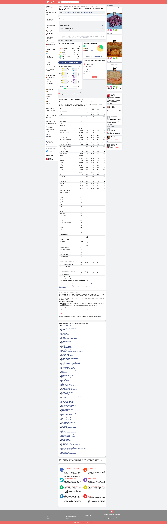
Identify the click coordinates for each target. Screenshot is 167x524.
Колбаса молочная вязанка (67, 401)
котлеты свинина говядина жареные (69, 413)
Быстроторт (64, 350)
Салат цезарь (64, 426)
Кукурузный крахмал (66, 336)
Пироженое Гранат (65, 435)
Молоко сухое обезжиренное (68, 360)
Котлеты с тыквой (65, 400)
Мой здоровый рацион (86, 12)
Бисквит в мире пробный (67, 340)
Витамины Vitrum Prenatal (67, 438)
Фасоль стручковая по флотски (68, 432)
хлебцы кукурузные (66, 346)
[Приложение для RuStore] (51, 151)
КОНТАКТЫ (93, 517)
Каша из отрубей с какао (67, 375)
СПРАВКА (86, 514)
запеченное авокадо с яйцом (68, 434)
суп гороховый (64, 393)
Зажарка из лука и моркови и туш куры (70, 444)
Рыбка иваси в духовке (66, 384)
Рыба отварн (64, 387)
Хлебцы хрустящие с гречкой (68, 368)
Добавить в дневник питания (70, 62)
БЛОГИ (48, 516)
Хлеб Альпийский (65, 354)
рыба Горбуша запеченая (67, 409)
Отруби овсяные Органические (68, 328)
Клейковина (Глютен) (66, 341)
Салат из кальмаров (66, 419)
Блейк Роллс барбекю (66, 388)
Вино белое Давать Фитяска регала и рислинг (72, 404)
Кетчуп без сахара (65, 343)
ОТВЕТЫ (67, 518)
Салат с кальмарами (66, 439)
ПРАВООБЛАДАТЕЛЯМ (89, 511)
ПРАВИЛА (91, 520)
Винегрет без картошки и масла (68, 427)
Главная (60, 6)
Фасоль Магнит (64, 410)
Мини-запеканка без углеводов (68, 453)
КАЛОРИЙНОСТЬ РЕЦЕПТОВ (71, 516)
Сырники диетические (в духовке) (69, 447)
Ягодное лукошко (65, 445)
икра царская (64, 342)
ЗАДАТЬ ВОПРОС (88, 517)
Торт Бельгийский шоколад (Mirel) (69, 389)
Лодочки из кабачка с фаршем (68, 394)
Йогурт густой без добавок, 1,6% (68, 349)
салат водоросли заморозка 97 (68, 405)
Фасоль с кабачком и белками (68, 385)
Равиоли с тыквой (65, 366)
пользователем (70, 12)
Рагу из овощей (65, 380)
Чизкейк (63, 431)
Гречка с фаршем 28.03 (66, 377)
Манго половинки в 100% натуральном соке (71, 370)
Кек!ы (62, 371)
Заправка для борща (66, 417)
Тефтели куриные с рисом (67, 441)
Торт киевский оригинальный (68, 422)
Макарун (63, 345)
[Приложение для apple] (51, 155)
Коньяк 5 (63, 337)
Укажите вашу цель (88, 62)
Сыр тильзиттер (65, 452)
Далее (94, 77)
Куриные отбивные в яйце (67, 383)
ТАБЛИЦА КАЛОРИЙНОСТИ (70, 514)
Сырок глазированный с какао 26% (69, 436)
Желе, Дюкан (64, 372)
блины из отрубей (94, 6)
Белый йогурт (64, 451)
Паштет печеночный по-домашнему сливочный (72, 351)
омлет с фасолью (65, 379)
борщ (62, 390)
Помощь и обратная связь (51, 148)
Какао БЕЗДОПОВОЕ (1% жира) (68, 347)
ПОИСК (67, 511)
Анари (62, 332)
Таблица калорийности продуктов (70, 6)
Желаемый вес (87, 71)
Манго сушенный (65, 424)
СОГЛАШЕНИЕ (87, 520)
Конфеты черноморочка (67, 455)
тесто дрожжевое (65, 373)
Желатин (63, 357)
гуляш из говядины (65, 398)
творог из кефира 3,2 (66, 428)
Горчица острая (65, 359)
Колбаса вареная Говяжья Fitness (69, 338)
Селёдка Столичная (65, 423)
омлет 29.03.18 (64, 418)
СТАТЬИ (48, 518)
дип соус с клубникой (66, 440)
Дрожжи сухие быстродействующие (69, 358)
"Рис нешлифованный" (66, 411)
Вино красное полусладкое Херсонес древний (72, 362)
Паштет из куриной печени (67, 367)
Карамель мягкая (65, 334)
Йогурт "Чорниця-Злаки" (67, 406)
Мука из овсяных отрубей (67, 330)
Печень (63, 415)
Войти (119, 2)
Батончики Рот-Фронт (66, 449)
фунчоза (63, 329)
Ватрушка (63, 397)
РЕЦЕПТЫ (48, 514)
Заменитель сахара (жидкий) (68, 353)
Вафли (62, 376)
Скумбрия (63, 430)
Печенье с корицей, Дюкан (67, 392)
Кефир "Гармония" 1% (66, 414)
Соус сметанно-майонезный (67, 325)
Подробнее (93, 283)
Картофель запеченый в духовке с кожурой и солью (73, 448)
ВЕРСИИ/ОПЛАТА (88, 515)
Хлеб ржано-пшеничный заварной (69, 364)
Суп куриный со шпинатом (67, 355)
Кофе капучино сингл (66, 443)
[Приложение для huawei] (51, 159)
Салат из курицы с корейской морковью (70, 363)
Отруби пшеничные (66, 326)
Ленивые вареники (65, 407)
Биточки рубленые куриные (67, 381)
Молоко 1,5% (64, 333)
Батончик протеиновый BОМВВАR (69, 421)
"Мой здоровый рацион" (83, 37)
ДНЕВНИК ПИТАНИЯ (50, 511)
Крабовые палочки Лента (67, 402)
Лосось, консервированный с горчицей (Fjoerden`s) (73, 396)
